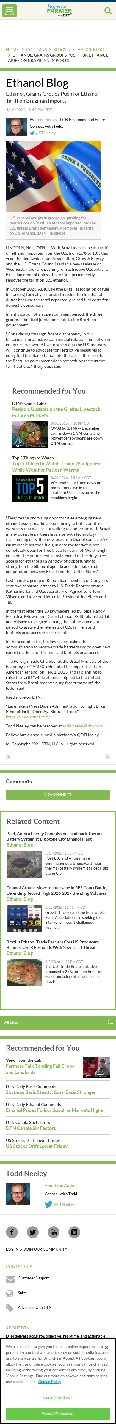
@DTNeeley (45, 133)
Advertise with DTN (35, 1308)
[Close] (106, 1347)
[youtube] (53, 1232)
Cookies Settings (58, 1398)
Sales (22, 1293)
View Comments (58, 794)
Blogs (59, 50)
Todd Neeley (47, 120)
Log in (13, 1249)
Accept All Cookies (58, 1413)
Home (12, 50)
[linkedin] (74, 1232)
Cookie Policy (49, 1382)
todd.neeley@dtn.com (83, 726)
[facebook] (12, 1232)
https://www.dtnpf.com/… (29, 717)
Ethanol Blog (88, 50)
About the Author (61, 1186)
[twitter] (33, 1232)
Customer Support (33, 1278)
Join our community (45, 1249)
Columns (36, 50)
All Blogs (11, 1022)
